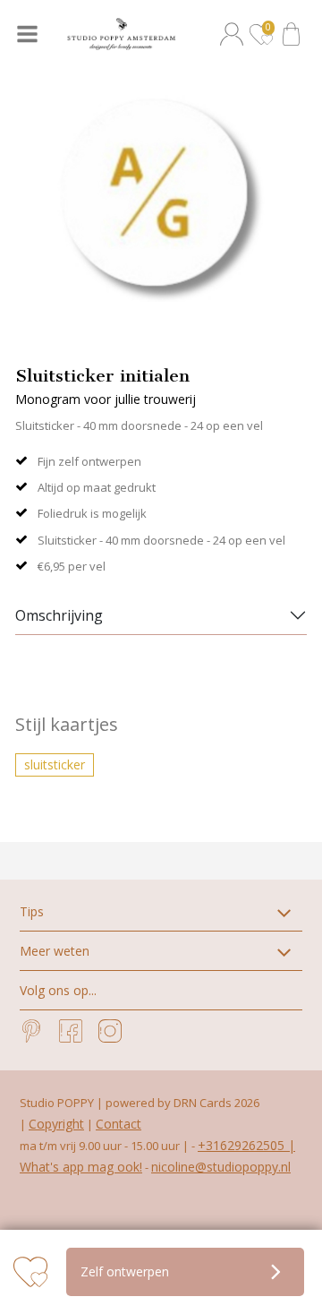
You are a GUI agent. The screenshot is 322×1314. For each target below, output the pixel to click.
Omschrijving (59, 615)
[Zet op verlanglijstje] (30, 1272)
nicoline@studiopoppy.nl (221, 1166)
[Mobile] (28, 34)
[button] (234, 34)
